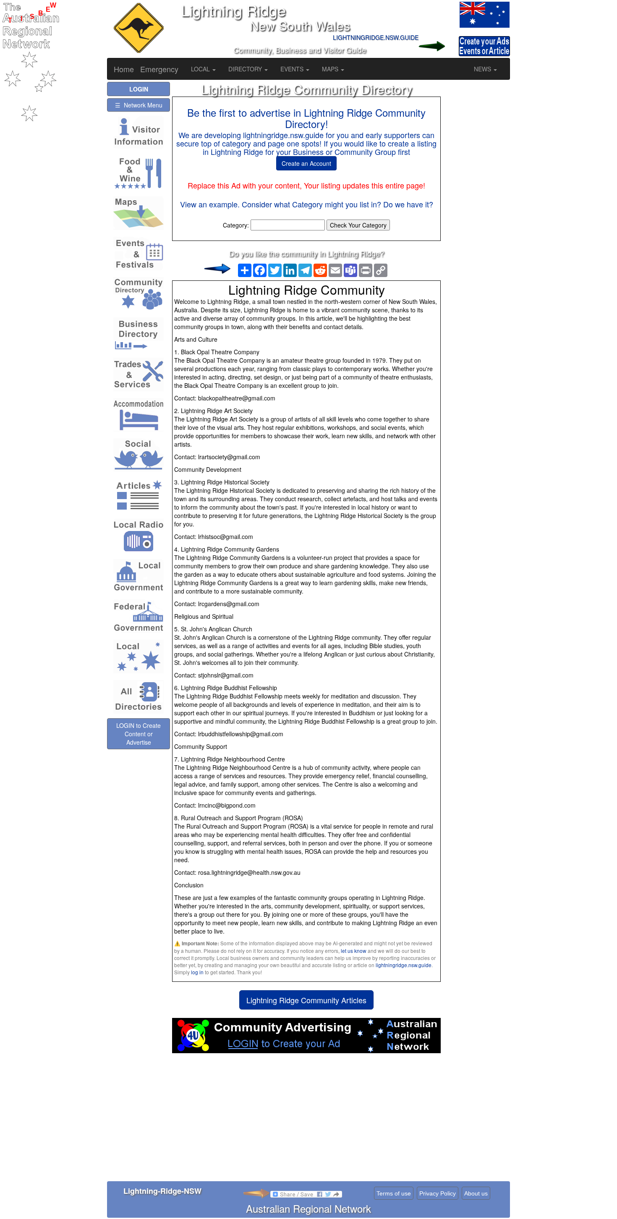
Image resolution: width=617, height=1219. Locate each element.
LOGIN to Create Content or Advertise (138, 733)
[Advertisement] (306, 1120)
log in (197, 972)
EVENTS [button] (292, 69)
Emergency (159, 68)
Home (124, 68)
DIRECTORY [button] (246, 69)
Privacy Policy (437, 1193)
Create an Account (306, 163)
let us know (353, 950)
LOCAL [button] (201, 69)
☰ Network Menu (138, 105)
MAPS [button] (331, 69)
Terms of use (393, 1193)
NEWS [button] (483, 69)
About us (476, 1193)
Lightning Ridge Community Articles (306, 999)
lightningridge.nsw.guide (403, 964)
